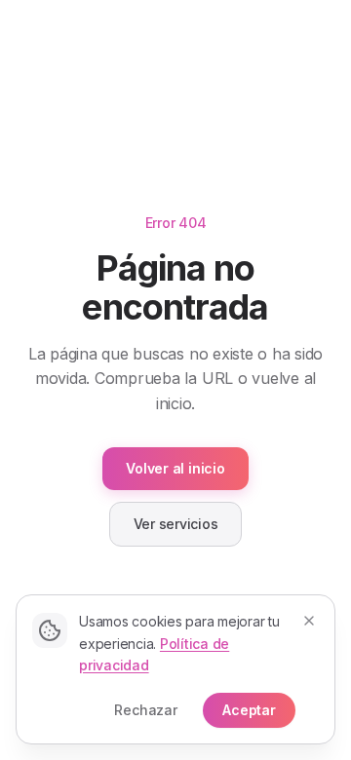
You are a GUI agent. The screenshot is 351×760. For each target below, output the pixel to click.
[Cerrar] (309, 620)
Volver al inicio (175, 468)
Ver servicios (176, 523)
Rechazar (145, 710)
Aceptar (249, 710)
